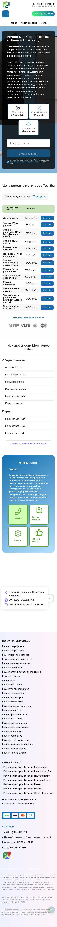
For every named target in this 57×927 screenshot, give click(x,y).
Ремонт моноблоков (12, 731)
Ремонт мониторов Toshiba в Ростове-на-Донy (28, 771)
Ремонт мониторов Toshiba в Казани (22, 784)
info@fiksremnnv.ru (14, 847)
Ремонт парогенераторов (15, 655)
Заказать (47, 218)
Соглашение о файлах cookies (18, 803)
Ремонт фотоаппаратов (14, 714)
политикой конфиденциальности (24, 162)
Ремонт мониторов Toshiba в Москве (22, 788)
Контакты (8, 826)
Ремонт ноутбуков (11, 710)
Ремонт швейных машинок (15, 740)
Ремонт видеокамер (12, 701)
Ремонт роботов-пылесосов (17, 659)
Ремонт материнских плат (15, 727)
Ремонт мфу (8, 680)
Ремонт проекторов (12, 697)
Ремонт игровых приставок (16, 706)
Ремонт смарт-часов (13, 650)
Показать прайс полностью (28, 317)
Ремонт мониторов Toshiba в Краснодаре (25, 767)
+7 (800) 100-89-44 (43, 13)
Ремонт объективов (12, 718)
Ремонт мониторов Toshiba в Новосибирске (26, 775)
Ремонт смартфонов (13, 646)
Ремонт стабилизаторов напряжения (21, 672)
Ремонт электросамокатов (16, 748)
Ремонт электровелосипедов (17, 744)
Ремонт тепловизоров (14, 752)
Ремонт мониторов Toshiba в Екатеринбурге (26, 780)
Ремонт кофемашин (12, 667)
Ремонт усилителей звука (15, 689)
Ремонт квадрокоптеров (15, 723)
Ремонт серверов (11, 676)
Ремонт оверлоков (12, 735)
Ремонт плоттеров (12, 684)
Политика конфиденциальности (19, 799)
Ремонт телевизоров (13, 693)
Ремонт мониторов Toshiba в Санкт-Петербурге (28, 793)
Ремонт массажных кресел (16, 663)
